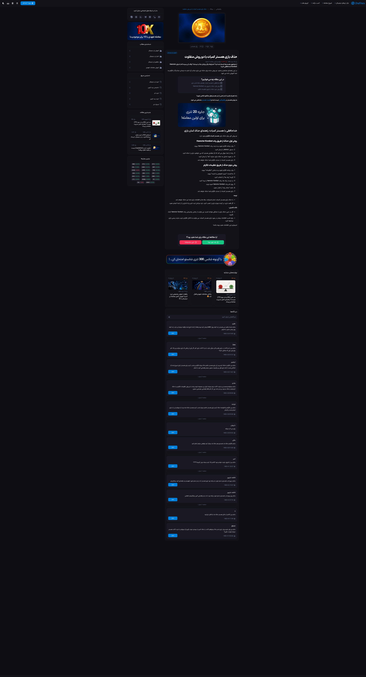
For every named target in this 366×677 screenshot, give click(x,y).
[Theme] (3, 3)
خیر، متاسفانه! (189, 242)
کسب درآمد (316, 3)
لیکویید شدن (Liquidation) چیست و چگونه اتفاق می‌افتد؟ (141, 149)
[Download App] (12, 3)
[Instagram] (150, 17)
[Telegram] (145, 17)
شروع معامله (328, 3)
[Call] (154, 17)
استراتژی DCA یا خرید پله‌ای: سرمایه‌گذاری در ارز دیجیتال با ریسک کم (141, 137)
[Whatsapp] (136, 17)
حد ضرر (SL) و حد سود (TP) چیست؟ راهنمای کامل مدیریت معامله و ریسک (225, 299)
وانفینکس (218, 9)
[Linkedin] (141, 17)
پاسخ (173, 333)
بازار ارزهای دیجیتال (342, 3)
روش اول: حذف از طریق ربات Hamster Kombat (206, 86)
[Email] (159, 17)
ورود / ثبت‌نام (27, 3)
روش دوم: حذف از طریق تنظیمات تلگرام (209, 89)
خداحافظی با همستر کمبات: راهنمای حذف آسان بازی (205, 83)
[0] (17, 3)
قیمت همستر (206, 100)
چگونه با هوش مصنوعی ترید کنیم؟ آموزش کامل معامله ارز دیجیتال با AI (178, 296)
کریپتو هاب (305, 3)
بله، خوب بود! (212, 242)
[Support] (8, 3)
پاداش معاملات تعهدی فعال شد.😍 (202, 295)
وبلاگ (211, 9)
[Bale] (132, 17)
